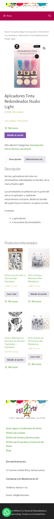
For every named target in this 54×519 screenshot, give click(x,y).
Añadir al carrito (15, 135)
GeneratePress (38, 514)
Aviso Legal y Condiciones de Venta (24, 428)
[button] (11, 128)
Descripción (15, 159)
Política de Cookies (15, 433)
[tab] (15, 159)
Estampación (31, 32)
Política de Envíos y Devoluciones (23, 437)
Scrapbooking (17, 32)
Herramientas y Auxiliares (17, 149)
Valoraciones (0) (34, 159)
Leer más (11, 294)
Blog (8, 450)
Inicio (6, 32)
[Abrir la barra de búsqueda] (49, 15)
